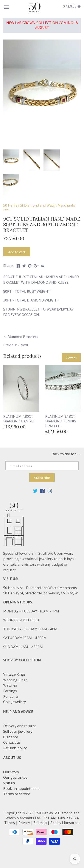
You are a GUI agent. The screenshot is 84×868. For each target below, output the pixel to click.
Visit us (9, 783)
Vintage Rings (14, 674)
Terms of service (16, 794)
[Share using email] (43, 265)
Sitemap (40, 822)
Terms (9, 822)
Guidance (10, 737)
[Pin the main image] (29, 265)
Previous (10, 345)
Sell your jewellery (17, 731)
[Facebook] (42, 490)
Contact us (11, 742)
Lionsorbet (71, 822)
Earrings (10, 690)
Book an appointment (21, 788)
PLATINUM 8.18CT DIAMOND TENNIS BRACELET (60, 421)
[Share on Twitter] (24, 265)
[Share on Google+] (36, 265)
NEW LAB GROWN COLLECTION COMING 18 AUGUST (42, 25)
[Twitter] (35, 490)
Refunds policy (15, 748)
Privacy (24, 822)
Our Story (11, 772)
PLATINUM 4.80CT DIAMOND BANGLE (19, 418)
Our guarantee (15, 777)
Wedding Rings (15, 680)
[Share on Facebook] (18, 265)
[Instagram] (50, 490)
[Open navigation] (6, 7)
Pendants (11, 696)
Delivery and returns (19, 725)
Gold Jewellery (14, 701)
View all (71, 358)
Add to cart (16, 252)
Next (24, 345)
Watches (10, 685)
